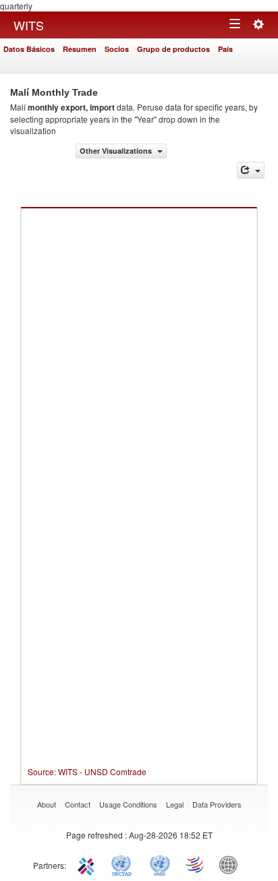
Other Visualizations (117, 151)
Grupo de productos (173, 49)
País (225, 49)
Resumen (79, 49)
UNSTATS (159, 864)
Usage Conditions (128, 804)
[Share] (251, 170)
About (46, 804)
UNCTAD (124, 864)
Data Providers (217, 804)
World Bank (231, 864)
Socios (117, 49)
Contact (77, 804)
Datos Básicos (29, 49)
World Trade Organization (195, 864)
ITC (88, 864)
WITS (28, 25)
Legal (175, 804)
